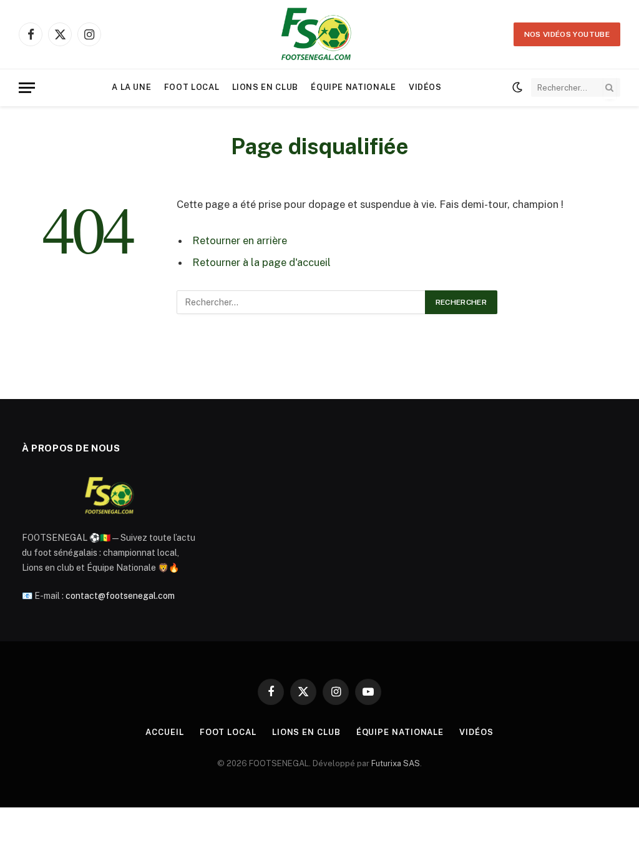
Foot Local (191, 87)
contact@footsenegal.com (120, 596)
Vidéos (425, 87)
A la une (131, 87)
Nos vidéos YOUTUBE (567, 34)
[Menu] (27, 88)
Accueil (164, 732)
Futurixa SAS (395, 763)
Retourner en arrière (239, 240)
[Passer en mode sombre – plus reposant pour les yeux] (517, 87)
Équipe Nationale (353, 87)
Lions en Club (265, 87)
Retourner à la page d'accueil (261, 262)
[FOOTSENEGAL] (319, 34)
